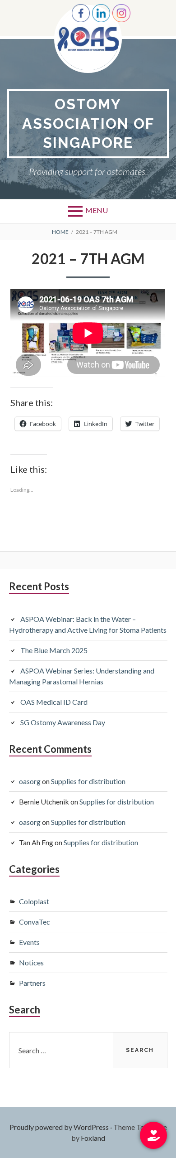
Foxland (93, 1138)
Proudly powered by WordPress (59, 1127)
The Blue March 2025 (54, 650)
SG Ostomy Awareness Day (62, 722)
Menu (96, 210)
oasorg (30, 781)
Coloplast (34, 901)
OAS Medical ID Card (54, 702)
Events (29, 942)
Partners (32, 983)
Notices (31, 962)
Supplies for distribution (88, 781)
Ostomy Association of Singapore (88, 123)
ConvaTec (34, 921)
